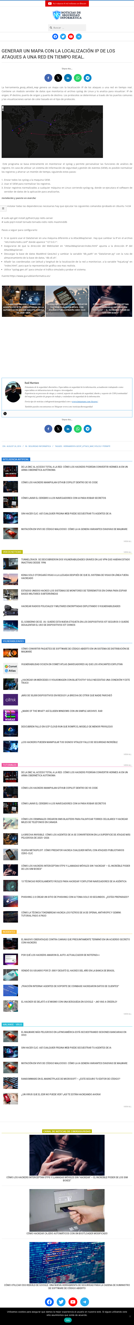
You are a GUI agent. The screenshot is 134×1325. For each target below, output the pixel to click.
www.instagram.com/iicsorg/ (85, 401)
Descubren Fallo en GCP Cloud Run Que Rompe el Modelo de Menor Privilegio (67, 726)
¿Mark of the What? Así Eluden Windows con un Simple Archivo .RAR (61, 711)
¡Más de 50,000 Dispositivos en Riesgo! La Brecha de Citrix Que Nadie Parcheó (66, 695)
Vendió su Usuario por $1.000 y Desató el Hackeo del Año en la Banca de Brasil (68, 970)
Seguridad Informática (39, 446)
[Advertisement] (67, 347)
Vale (68, 1320)
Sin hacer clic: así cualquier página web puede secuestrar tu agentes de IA (66, 513)
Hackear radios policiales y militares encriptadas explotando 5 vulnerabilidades (70, 606)
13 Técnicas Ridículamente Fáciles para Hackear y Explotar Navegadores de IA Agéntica (73, 881)
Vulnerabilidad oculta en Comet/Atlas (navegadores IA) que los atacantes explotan (72, 664)
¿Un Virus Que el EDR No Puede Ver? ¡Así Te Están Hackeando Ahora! (61, 1094)
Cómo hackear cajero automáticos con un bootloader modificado (67, 1233)
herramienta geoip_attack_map (78, 446)
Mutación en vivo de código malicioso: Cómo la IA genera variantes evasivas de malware (74, 529)
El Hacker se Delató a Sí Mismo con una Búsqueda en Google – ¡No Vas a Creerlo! (69, 1001)
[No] (130, 1316)
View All (128, 541)
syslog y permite (102, 446)
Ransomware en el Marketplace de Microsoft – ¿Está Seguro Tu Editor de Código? (70, 1079)
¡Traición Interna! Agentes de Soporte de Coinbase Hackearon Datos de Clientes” (70, 986)
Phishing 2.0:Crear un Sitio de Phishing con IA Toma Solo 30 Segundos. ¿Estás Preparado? (75, 897)
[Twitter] (5, 413)
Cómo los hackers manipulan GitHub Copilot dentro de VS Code (59, 482)
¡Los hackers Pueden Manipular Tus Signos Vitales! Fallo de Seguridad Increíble (69, 742)
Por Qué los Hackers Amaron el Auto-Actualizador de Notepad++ (60, 955)
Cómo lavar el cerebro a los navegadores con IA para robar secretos (63, 498)
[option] (23, 301)
